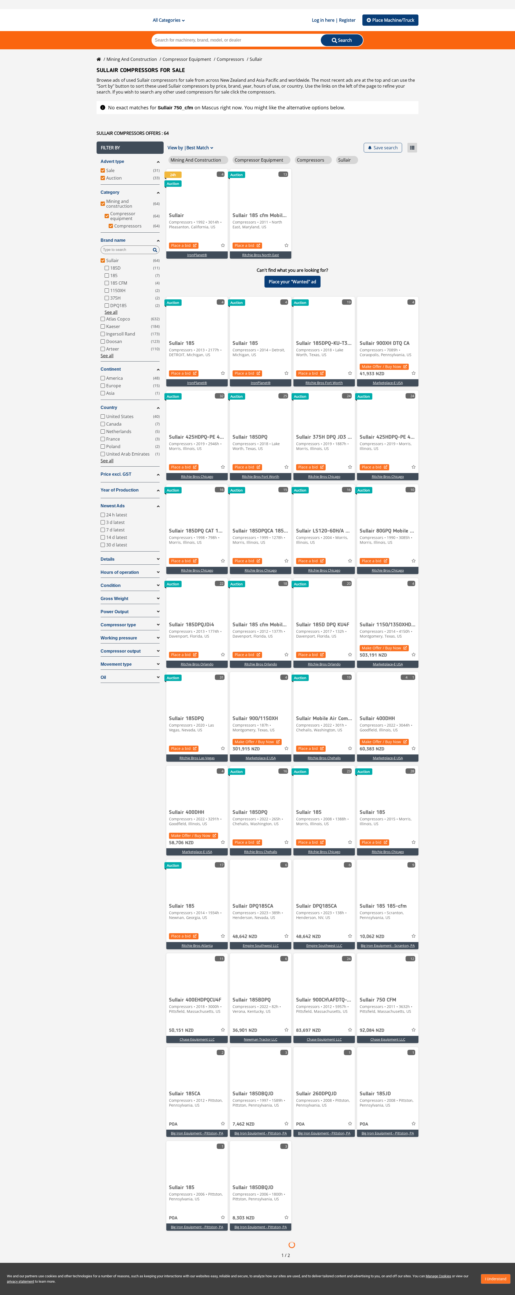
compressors (261, 92)
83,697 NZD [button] (308, 1030)
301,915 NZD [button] (246, 749)
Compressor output (121, 651)
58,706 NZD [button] (181, 842)
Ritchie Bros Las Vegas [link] (197, 758)
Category (110, 192)
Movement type (116, 664)
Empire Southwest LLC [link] (261, 945)
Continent (111, 369)
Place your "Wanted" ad (292, 282)
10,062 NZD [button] (372, 936)
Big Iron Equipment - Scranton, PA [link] (388, 945)
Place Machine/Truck (393, 20)
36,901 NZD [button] (245, 1030)
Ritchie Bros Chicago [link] (197, 476)
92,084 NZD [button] (372, 1030)
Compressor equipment (187, 59)
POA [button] (173, 1124)
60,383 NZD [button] (372, 749)
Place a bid (181, 245)
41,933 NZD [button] (372, 373)
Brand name (113, 240)
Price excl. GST (116, 474)
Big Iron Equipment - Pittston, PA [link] (197, 1133)
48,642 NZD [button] (245, 936)
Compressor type (118, 625)
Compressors (230, 59)
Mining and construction (131, 59)
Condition (111, 585)
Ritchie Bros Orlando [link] (197, 664)
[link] (197, 189)
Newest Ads (113, 506)
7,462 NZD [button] (244, 1124)
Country (109, 407)
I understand (495, 1279)
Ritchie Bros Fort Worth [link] (324, 382)
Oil (103, 677)
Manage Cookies (438, 1276)
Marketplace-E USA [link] (388, 382)
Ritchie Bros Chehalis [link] (324, 758)
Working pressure (119, 638)
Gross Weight (114, 598)
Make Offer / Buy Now (381, 366)
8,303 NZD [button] (244, 1218)
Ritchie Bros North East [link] (260, 254)
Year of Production (120, 490)
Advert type (112, 161)
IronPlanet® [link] (197, 254)
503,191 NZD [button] (373, 655)
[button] (130, 148)
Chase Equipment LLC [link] (197, 1039)
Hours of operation (120, 572)
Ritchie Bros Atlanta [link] (197, 945)
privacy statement (20, 1281)
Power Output (114, 611)
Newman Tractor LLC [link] (260, 1039)
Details (108, 559)
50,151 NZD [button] (181, 1030)
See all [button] (111, 312)
